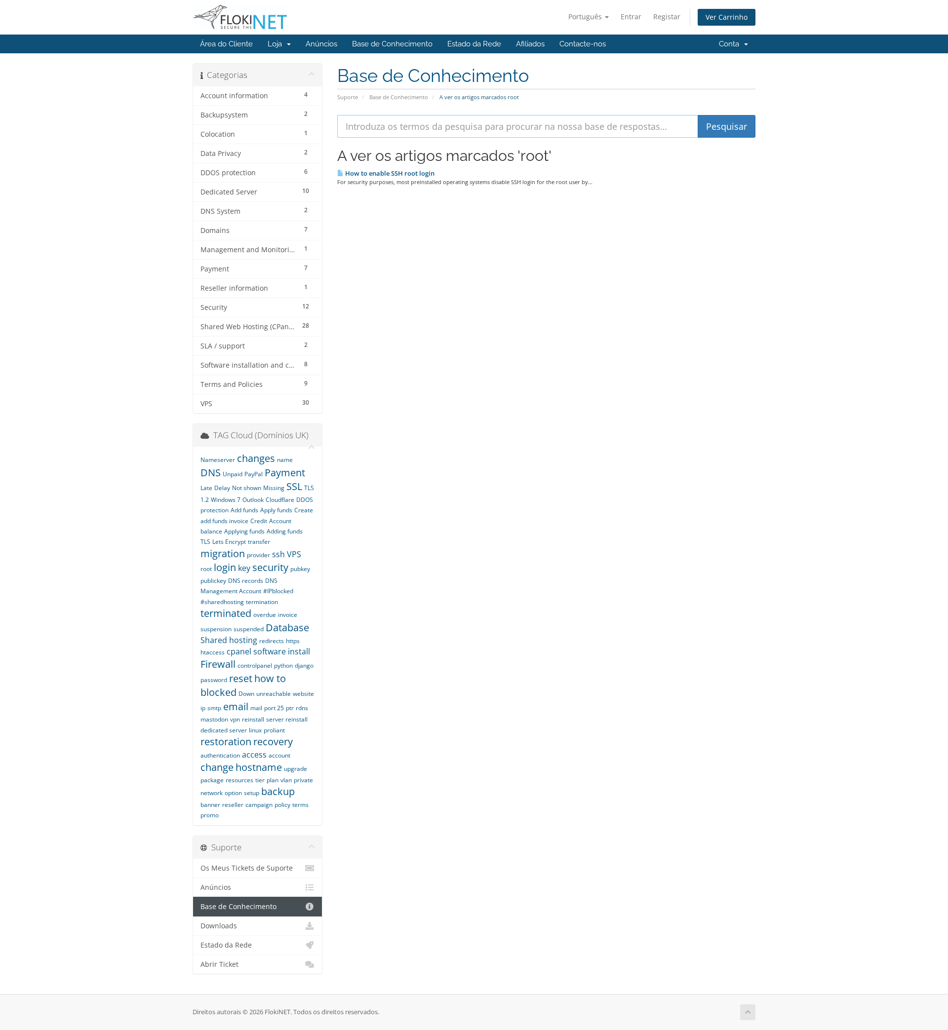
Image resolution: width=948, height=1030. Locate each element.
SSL (294, 486)
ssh (278, 554)
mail (256, 708)
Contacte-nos (582, 43)
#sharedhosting (222, 602)
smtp (214, 708)
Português (586, 16)
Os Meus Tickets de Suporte (246, 868)
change (217, 767)
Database (287, 627)
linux (255, 730)
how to (270, 678)
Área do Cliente (226, 43)
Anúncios (321, 43)
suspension (216, 629)
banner (210, 805)
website (303, 693)
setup (251, 793)
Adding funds (285, 531)
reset (240, 678)
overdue (264, 614)
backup (278, 791)
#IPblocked (278, 591)
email (235, 706)
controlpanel (254, 665)
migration (222, 553)
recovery (273, 741)
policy (282, 805)
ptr (290, 708)
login (225, 567)
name (285, 460)
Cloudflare (280, 500)
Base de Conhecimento (392, 43)
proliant (274, 730)
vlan (286, 780)
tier (260, 780)
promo (209, 815)
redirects (271, 641)
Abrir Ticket (219, 964)
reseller (232, 805)
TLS (205, 541)
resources (239, 780)
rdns (302, 708)
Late (206, 488)
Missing (273, 488)
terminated (225, 613)
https (293, 641)
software (269, 651)
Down (246, 693)
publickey (213, 580)
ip (202, 708)
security (270, 567)
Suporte (347, 97)
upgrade (295, 768)
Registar (666, 16)
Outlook (253, 500)
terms (300, 805)
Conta (731, 43)
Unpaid (232, 474)
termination (262, 602)
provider (258, 555)
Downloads (218, 925)
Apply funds (276, 510)
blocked (218, 692)
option (233, 793)
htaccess (212, 652)
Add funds (244, 510)
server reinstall (287, 719)
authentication (220, 755)
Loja (277, 43)
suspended (249, 629)
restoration (225, 741)
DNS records (245, 580)
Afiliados (530, 43)
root (206, 569)
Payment (285, 472)
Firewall (218, 664)
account (279, 755)
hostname (259, 767)
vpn (235, 719)
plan (272, 780)
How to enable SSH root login (389, 173)
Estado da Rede (474, 43)
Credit (258, 521)
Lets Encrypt (229, 541)
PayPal (253, 474)
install (299, 651)
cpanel (239, 651)
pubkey (300, 569)
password (213, 680)
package (212, 780)
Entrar (631, 16)
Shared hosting (228, 640)
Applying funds (244, 531)
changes (256, 458)
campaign (259, 805)
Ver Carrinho (727, 17)
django (304, 665)
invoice (287, 614)
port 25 (274, 708)
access (254, 754)
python (283, 665)
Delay (222, 488)
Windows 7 (225, 500)
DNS (210, 472)
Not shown (246, 488)
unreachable (273, 693)
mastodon (214, 719)
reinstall (253, 719)
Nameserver (217, 460)
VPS (294, 554)
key (244, 568)
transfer (259, 541)
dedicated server (223, 730)
